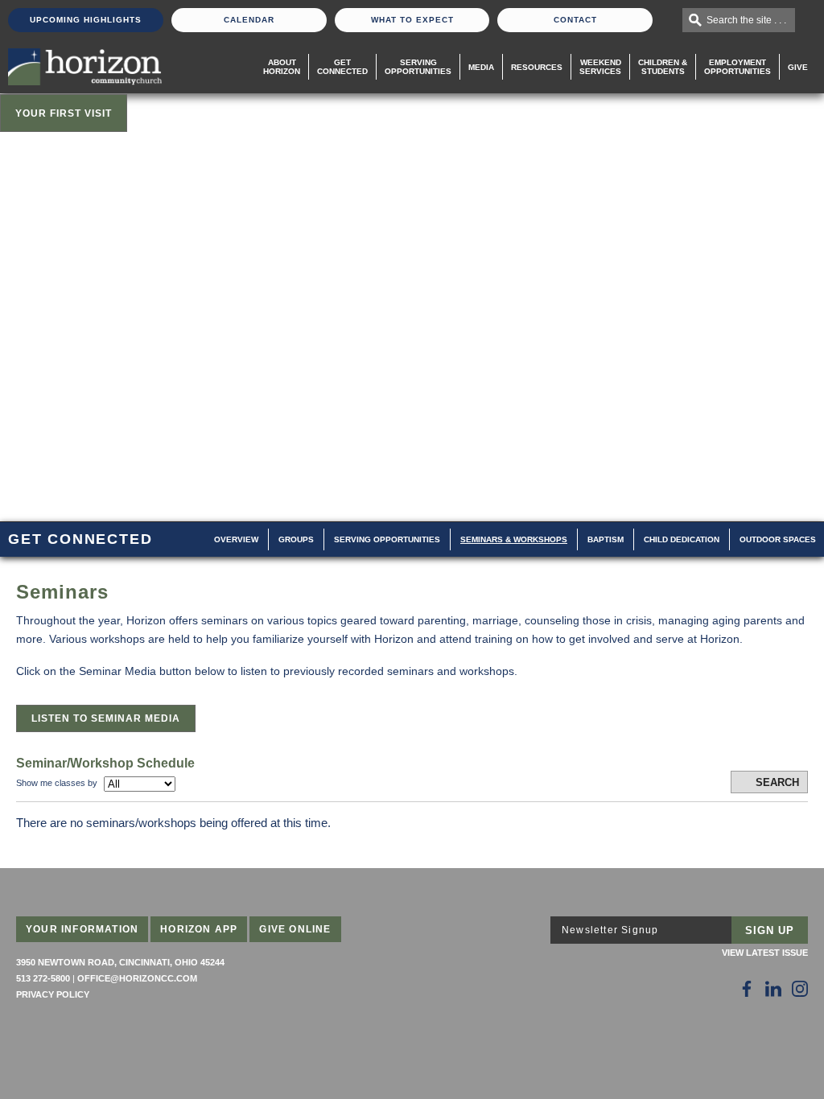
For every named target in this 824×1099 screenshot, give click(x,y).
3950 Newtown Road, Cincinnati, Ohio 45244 (120, 962)
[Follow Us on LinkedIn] (773, 989)
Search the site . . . (746, 20)
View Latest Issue (765, 952)
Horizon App (198, 929)
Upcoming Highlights (86, 19)
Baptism (605, 539)
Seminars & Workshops (513, 539)
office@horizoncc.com (137, 978)
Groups (296, 539)
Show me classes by (56, 783)
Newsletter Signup (610, 930)
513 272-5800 (43, 978)
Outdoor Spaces (778, 539)
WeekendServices (600, 67)
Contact (575, 19)
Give (798, 67)
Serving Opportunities (418, 67)
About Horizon (281, 67)
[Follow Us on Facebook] (747, 989)
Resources (536, 67)
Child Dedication (681, 539)
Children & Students (662, 67)
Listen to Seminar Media (105, 718)
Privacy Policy (52, 994)
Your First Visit (63, 113)
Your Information (82, 929)
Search (777, 782)
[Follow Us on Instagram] (800, 989)
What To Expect (412, 19)
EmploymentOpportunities (737, 67)
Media (481, 67)
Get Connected (342, 67)
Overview (236, 539)
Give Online (295, 929)
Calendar (249, 19)
